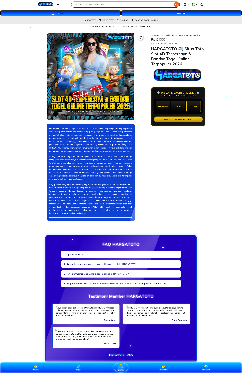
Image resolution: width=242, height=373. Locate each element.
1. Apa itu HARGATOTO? (77, 254)
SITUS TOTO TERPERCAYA (139, 26)
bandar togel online (68, 156)
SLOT (115, 26)
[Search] (177, 5)
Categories (64, 5)
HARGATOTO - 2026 (121, 354)
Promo (35, 369)
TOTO (108, 26)
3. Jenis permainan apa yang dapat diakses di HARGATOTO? (96, 273)
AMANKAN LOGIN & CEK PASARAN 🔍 (178, 119)
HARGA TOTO (97, 26)
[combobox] (122, 5)
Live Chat (206, 369)
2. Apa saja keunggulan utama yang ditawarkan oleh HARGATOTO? (100, 264)
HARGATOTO (55, 128)
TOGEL (122, 26)
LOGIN (60, 13)
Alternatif (164, 369)
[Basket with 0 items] (202, 5)
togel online (121, 187)
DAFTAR (181, 13)
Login (78, 369)
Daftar (121, 370)
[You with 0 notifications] (194, 5)
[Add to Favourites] (140, 37)
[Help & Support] (186, 5)
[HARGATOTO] (45, 6)
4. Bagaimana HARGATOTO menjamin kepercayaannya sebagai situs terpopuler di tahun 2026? (115, 283)
